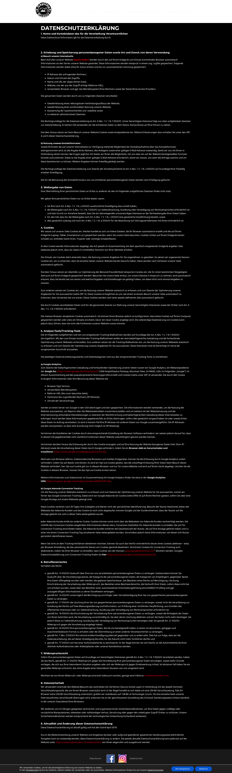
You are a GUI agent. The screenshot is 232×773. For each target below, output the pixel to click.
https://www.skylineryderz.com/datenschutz (79, 742)
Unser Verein (107, 11)
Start (93, 11)
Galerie (157, 11)
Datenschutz (136, 758)
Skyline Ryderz (81, 59)
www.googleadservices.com (140, 550)
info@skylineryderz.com (156, 675)
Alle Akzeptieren (182, 768)
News (121, 11)
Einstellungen (32, 770)
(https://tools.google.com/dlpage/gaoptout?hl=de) (80, 451)
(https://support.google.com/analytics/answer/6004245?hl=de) (78, 481)
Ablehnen (203, 768)
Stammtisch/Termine (138, 11)
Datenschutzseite (155, 770)
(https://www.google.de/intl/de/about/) (77, 371)
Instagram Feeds (173, 11)
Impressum (95, 758)
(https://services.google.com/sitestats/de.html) (131, 554)
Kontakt (190, 11)
